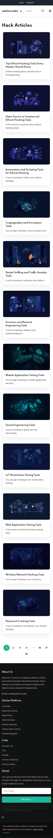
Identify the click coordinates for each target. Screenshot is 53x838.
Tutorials (6, 706)
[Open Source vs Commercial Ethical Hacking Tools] (26, 98)
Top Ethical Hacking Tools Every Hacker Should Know (25, 65)
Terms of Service (10, 759)
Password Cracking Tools (20, 621)
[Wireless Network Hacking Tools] (26, 556)
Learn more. (38, 829)
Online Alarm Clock (11, 729)
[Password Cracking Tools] (26, 603)
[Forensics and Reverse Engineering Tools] (26, 304)
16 (40, 647)
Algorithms (7, 715)
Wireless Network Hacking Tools (25, 575)
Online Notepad (9, 733)
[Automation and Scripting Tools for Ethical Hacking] (26, 151)
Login (21, 3)
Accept (6, 832)
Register (30, 3)
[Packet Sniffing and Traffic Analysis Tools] (26, 254)
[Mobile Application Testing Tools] (26, 357)
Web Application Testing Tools (24, 525)
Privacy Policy (8, 764)
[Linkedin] (3, 817)
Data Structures (9, 710)
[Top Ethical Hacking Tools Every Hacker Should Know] (26, 45)
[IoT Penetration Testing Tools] (26, 457)
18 (26, 653)
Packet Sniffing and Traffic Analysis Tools (26, 274)
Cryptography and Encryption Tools (24, 224)
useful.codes (10, 11)
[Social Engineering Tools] (26, 407)
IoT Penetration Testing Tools (23, 475)
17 (46, 647)
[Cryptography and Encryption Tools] (26, 204)
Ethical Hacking (9, 724)
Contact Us (7, 746)
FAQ (4, 750)
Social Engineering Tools (20, 425)
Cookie (5, 755)
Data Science (8, 720)
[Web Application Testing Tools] (26, 506)
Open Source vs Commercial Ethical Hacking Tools (22, 118)
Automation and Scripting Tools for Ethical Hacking (24, 171)
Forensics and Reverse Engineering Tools (19, 324)
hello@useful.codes (17, 693)
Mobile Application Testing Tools (25, 375)
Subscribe (25, 800)
